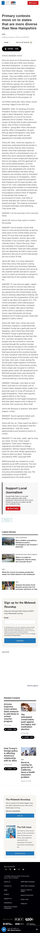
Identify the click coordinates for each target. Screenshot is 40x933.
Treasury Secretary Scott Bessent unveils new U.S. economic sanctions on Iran (26, 587)
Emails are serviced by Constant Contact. (19, 634)
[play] (3, 929)
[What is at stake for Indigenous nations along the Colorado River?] (8, 558)
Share (6, 42)
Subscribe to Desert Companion (10, 907)
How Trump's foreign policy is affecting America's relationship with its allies (11, 754)
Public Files (24, 899)
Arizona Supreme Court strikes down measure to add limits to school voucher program (11, 712)
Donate (34, 3)
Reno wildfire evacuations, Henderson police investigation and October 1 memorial (27, 543)
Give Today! (14, 508)
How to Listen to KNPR (26, 890)
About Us (7, 882)
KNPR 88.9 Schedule (28, 882)
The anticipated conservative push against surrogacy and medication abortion (28, 721)
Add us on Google (22, 42)
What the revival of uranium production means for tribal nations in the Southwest (18, 573)
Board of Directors (27, 895)
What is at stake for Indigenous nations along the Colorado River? (26, 559)
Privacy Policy (25, 876)
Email (6, 617)
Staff (5, 890)
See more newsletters (13, 811)
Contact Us (7, 886)
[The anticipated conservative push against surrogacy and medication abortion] (28, 707)
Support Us (8, 898)
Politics (7, 520)
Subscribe (20, 640)
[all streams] (37, 929)
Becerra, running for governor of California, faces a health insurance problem (28, 769)
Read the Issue (20, 853)
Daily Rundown (21, 538)
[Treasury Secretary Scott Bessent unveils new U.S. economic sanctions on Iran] (8, 585)
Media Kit (24, 903)
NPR (3, 569)
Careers (6, 894)
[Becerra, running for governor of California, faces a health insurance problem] (28, 751)
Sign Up (20, 816)
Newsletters (8, 903)
